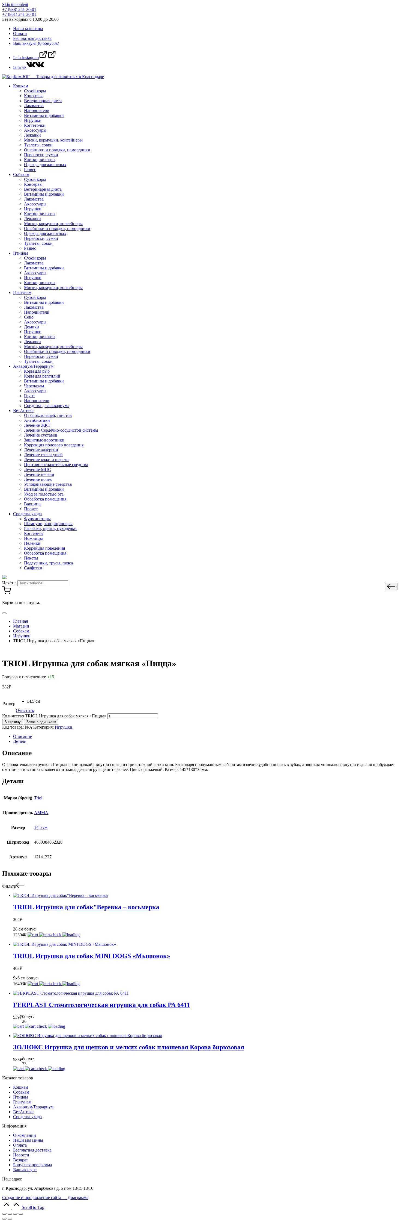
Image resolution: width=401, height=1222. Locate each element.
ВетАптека (23, 1111)
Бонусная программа (32, 1164)
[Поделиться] (10, 1214)
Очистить (25, 710)
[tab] (206, 736)
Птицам (20, 1097)
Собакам (21, 1092)
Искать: (9, 583)
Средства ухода (27, 1116)
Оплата (20, 1145)
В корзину (12, 722)
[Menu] (4, 613)
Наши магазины (28, 1140)
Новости (21, 1155)
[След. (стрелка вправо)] (10, 1219)
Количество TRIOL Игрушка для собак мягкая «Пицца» (54, 716)
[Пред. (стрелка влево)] (4, 1219)
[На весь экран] (15, 1214)
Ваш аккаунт (25, 1169)
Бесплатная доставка (32, 1150)
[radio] (33, 701)
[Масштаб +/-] (21, 1214)
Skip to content (15, 4)
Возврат (20, 1160)
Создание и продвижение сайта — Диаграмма (45, 1197)
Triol (38, 798)
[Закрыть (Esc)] (4, 1214)
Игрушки (63, 727)
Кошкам (20, 1087)
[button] (391, 586)
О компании (24, 1135)
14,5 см (40, 827)
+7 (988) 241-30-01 (19, 9)
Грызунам (22, 1102)
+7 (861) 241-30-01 (19, 14)
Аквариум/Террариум (33, 1107)
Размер (8, 703)
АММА (41, 812)
